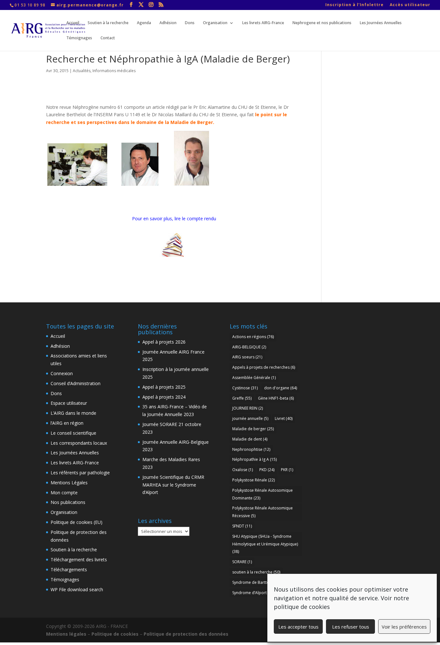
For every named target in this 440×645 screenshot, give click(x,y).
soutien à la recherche (256, 572)
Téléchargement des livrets (79, 559)
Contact (107, 38)
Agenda (144, 23)
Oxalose (242, 469)
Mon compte (64, 492)
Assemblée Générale (254, 377)
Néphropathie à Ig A (254, 459)
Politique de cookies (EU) (76, 522)
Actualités (82, 70)
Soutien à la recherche (108, 23)
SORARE (242, 561)
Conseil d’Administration (75, 383)
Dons (190, 23)
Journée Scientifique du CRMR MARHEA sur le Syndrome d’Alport (173, 485)
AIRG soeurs (247, 357)
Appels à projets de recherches (263, 367)
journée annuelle (250, 418)
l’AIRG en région (67, 423)
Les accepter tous (298, 626)
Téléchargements (69, 569)
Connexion (62, 373)
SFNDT (242, 526)
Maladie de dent (249, 439)
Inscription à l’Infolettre (354, 5)
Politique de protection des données (186, 634)
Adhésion (168, 23)
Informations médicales (114, 70)
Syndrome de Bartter (254, 582)
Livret (283, 418)
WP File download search (77, 589)
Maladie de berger (253, 429)
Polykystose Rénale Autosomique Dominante (262, 494)
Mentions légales (66, 634)
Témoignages (79, 38)
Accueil (72, 23)
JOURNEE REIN (247, 408)
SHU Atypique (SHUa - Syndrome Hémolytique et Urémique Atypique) (265, 544)
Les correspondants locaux (79, 443)
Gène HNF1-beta (276, 398)
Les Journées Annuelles (381, 23)
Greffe (242, 398)
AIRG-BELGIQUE (249, 347)
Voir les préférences (404, 626)
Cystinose (245, 388)
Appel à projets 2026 (164, 342)
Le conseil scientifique (73, 433)
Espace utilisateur (69, 403)
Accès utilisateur (410, 5)
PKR (287, 469)
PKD (266, 469)
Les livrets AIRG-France (263, 23)
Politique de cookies (115, 634)
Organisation (215, 23)
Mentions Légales (69, 482)
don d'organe (280, 388)
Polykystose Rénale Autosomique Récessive (262, 511)
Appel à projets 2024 (164, 397)
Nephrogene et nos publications (321, 23)
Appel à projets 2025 (164, 387)
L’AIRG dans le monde (73, 413)
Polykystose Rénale (253, 480)
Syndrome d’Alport (253, 592)
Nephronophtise (251, 449)
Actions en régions (253, 336)
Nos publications (68, 502)
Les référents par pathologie (80, 473)
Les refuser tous (350, 626)
